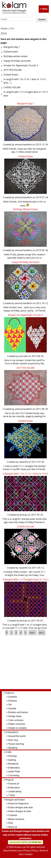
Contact (28, 854)
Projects (9, 780)
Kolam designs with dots (20, 807)
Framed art (13, 783)
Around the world (16, 736)
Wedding (12, 748)
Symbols (12, 697)
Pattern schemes (16, 724)
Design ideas (15, 716)
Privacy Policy (30, 850)
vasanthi (23, 461)
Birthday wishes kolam (25, 209)
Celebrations (11, 732)
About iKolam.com (12, 850)
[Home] (14, 13)
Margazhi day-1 (25, 103)
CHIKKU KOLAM (25, 526)
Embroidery (14, 768)
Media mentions (16, 819)
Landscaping (14, 791)
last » (41, 632)
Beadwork (13, 764)
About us (12, 827)
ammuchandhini (23, 144)
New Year (13, 740)
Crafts (8, 752)
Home (4, 28)
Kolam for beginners (18, 803)
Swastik (12, 708)
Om (10, 704)
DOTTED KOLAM (26, 367)
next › (32, 632)
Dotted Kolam (25, 420)
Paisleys (12, 701)
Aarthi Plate (14, 771)
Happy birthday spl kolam (25, 262)
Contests (12, 815)
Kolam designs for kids (19, 811)
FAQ (10, 823)
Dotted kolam (25, 156)
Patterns (9, 693)
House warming (16, 744)
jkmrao (23, 514)
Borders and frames (18, 712)
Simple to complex (17, 728)
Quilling (12, 760)
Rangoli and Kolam (15, 800)
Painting (12, 756)
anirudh (23, 356)
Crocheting (13, 775)
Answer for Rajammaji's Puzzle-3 (25, 314)
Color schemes (15, 720)
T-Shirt (11, 795)
